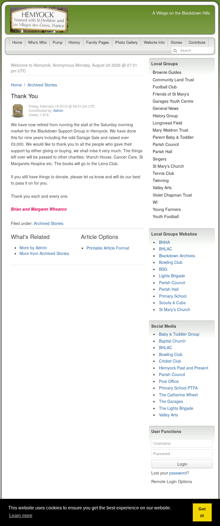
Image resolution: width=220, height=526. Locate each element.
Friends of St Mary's (171, 94)
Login (182, 464)
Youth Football (166, 216)
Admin (58, 110)
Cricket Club (170, 361)
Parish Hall (162, 151)
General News (165, 108)
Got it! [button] (202, 512)
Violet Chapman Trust (172, 195)
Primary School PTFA (178, 388)
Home (17, 42)
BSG (163, 269)
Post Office (169, 381)
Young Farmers (167, 209)
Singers (159, 159)
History (74, 42)
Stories (176, 42)
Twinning (161, 180)
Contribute (196, 42)
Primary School (172, 296)
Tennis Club (163, 173)
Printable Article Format (108, 248)
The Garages (171, 401)
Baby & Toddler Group (179, 334)
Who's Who (37, 42)
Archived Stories (42, 85)
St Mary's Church (168, 166)
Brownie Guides (167, 72)
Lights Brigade (172, 275)
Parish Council (166, 144)
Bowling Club (170, 262)
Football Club (165, 87)
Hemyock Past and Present (183, 368)
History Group (165, 115)
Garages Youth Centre (173, 101)
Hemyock (39, 20)
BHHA (164, 242)
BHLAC (165, 249)
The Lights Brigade (176, 408)
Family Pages (97, 42)
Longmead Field (167, 123)
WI (155, 202)
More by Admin (33, 247)
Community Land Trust (173, 79)
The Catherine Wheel (178, 395)
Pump (57, 42)
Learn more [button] (20, 515)
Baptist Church (172, 341)
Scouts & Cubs (172, 302)
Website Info (154, 42)
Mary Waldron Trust (170, 130)
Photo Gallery (126, 42)
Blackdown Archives (177, 255)
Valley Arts (162, 187)
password (178, 473)
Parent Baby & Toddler (173, 137)
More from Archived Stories (44, 253)
